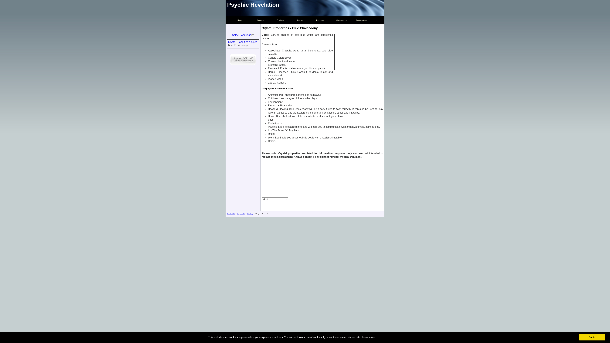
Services (260, 20)
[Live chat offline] (243, 65)
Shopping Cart (361, 20)
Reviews (300, 20)
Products (280, 20)
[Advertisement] (322, 178)
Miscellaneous (341, 20)
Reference (320, 20)
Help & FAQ (241, 214)
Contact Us (231, 214)
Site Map (250, 214)
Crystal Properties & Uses (242, 42)
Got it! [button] (592, 337)
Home (239, 20)
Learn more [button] (368, 337)
